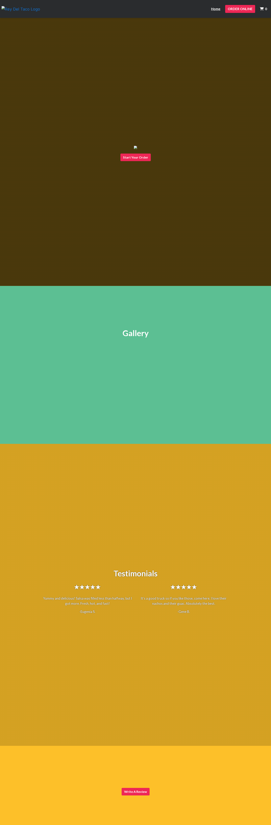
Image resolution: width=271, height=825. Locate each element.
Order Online (240, 9)
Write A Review (135, 791)
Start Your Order (135, 157)
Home (215, 9)
